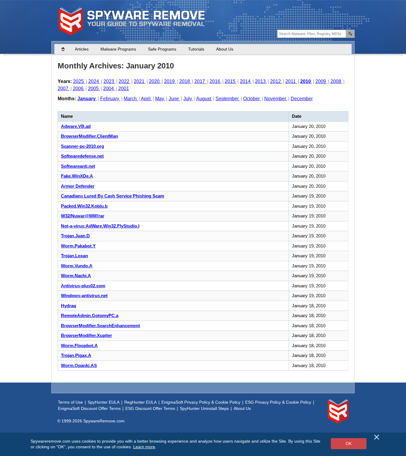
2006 (79, 88)
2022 (124, 81)
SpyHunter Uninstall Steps (204, 408)
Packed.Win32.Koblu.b (84, 206)
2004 (109, 88)
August (204, 98)
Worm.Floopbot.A (79, 345)
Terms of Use (70, 402)
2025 (79, 81)
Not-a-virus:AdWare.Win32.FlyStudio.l (100, 225)
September (227, 98)
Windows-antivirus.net (84, 295)
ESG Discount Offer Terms (150, 408)
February (110, 98)
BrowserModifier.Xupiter (86, 335)
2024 (94, 81)
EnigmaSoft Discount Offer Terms (89, 408)
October (252, 98)
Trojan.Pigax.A (76, 355)
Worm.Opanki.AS (79, 365)
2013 (261, 81)
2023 (109, 81)
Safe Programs (162, 49)
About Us (224, 49)
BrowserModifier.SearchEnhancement (100, 325)
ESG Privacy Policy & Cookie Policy (278, 402)
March (131, 98)
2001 (123, 88)
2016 (215, 81)
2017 (200, 81)
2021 (140, 81)
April (146, 98)
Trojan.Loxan (74, 255)
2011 (291, 81)
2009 (321, 81)
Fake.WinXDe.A (77, 175)
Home (66, 49)
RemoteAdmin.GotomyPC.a (89, 315)
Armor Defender (78, 186)
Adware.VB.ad (76, 126)
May (160, 98)
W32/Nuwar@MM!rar (82, 215)
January (87, 98)
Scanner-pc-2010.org (82, 146)
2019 (170, 81)
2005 (94, 88)
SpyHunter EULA (103, 402)
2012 (276, 81)
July (188, 98)
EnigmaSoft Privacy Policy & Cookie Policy (200, 402)
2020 (155, 81)
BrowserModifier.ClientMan (89, 136)
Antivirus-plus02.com (83, 285)
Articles (82, 49)
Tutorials (196, 49)
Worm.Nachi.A (76, 275)
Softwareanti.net (78, 166)
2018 (185, 81)
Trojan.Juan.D (75, 235)
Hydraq (68, 305)
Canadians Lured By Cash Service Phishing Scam (112, 195)
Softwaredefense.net (82, 156)
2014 (246, 81)
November (275, 98)
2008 (336, 81)
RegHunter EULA (140, 402)
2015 (231, 81)
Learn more (144, 446)
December (302, 98)
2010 (306, 81)
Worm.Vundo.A (76, 265)
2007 (64, 88)
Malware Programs (118, 49)
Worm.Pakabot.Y (78, 245)
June (174, 98)
